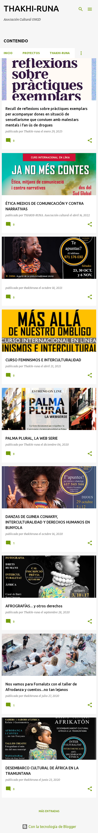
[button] (90, 141)
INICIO (8, 53)
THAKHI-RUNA (60, 53)
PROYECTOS (31, 53)
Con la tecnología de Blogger (52, 827)
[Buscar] (80, 9)
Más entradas (49, 811)
